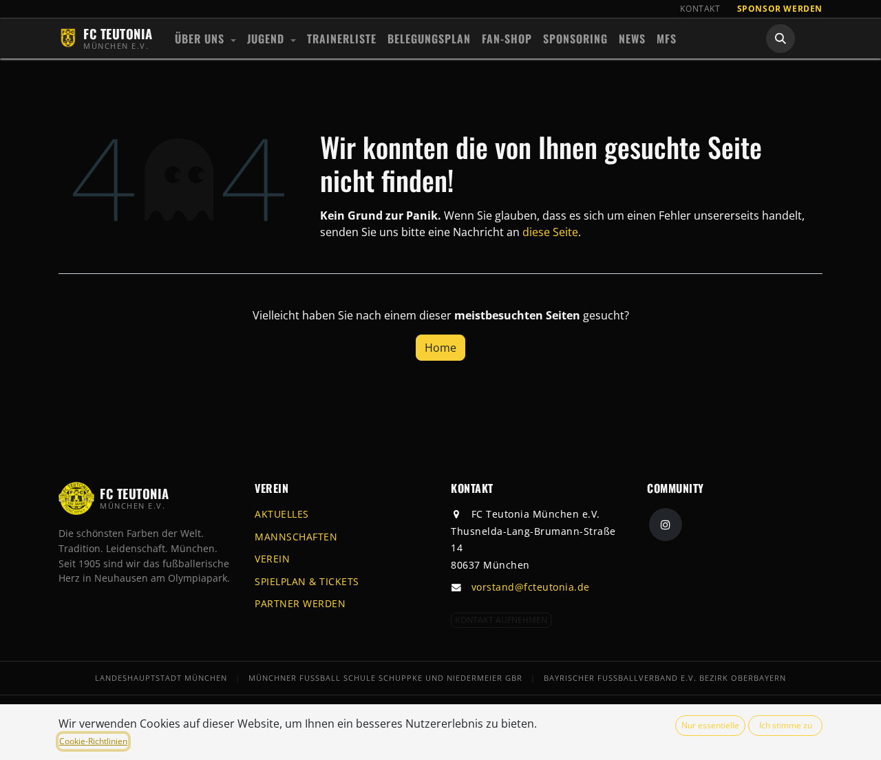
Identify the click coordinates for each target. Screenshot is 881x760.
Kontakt (700, 8)
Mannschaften (296, 536)
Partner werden (300, 603)
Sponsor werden (779, 8)
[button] (780, 38)
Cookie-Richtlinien (93, 741)
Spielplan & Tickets (307, 581)
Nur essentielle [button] (710, 725)
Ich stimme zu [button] (785, 725)
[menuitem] (205, 38)
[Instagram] (665, 524)
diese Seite (550, 232)
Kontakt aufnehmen (501, 620)
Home (440, 347)
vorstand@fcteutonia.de (530, 586)
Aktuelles (282, 513)
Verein (272, 558)
